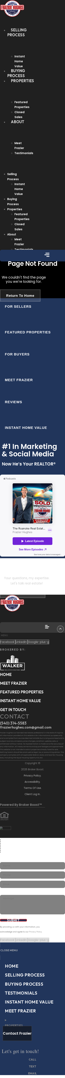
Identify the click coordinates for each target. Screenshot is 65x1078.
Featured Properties (21, 104)
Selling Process (17, 32)
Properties (22, 80)
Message (4, 893)
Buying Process (16, 73)
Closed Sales (19, 114)
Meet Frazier (19, 145)
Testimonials (23, 153)
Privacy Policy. (32, 775)
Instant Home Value (19, 61)
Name (3, 860)
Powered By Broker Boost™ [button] (21, 805)
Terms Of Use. (33, 788)
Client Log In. (32, 794)
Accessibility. (32, 782)
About (17, 121)
